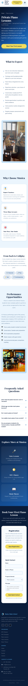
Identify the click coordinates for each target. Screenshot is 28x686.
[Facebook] (2, 625)
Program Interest (9, 576)
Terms (17, 682)
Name (6, 563)
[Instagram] (6, 625)
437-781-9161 (7, 662)
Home (2, 13)
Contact (3, 651)
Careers (3, 656)
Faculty (3, 653)
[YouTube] (10, 625)
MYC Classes (4, 632)
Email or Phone (9, 570)
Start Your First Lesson (17, 2)
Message (7, 583)
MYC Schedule (5, 634)
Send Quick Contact (14, 595)
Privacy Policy (12, 682)
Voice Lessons (4, 639)
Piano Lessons (4, 637)
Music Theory (4, 642)
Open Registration (14, 546)
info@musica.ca (7, 664)
